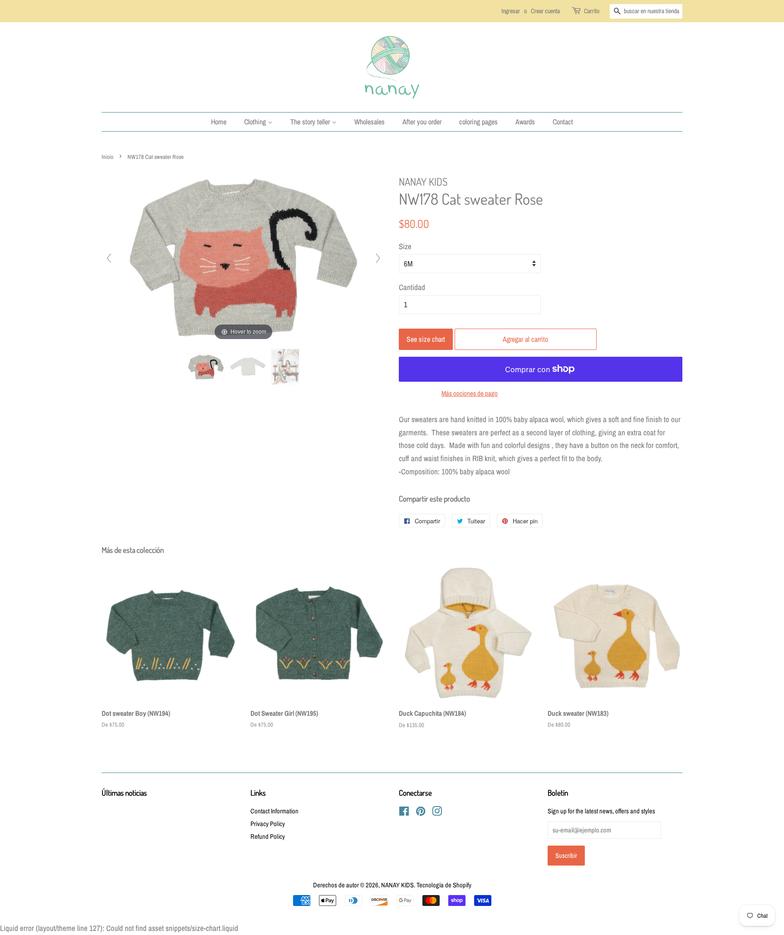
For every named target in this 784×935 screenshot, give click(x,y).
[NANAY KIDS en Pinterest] (421, 812)
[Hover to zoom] (243, 257)
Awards (525, 122)
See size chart (426, 339)
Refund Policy (267, 836)
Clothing (256, 122)
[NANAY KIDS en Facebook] (404, 812)
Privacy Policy (267, 823)
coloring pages (478, 122)
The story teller (311, 122)
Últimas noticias (124, 792)
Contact (563, 122)
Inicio (107, 157)
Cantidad (412, 287)
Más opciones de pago (469, 393)
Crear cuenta (545, 11)
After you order (421, 122)
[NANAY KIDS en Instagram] (437, 812)
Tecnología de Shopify (443, 885)
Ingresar (510, 11)
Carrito (591, 11)
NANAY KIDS (397, 885)
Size (405, 246)
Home (218, 122)
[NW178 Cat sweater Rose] (206, 367)
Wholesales (369, 122)
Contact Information (274, 811)
